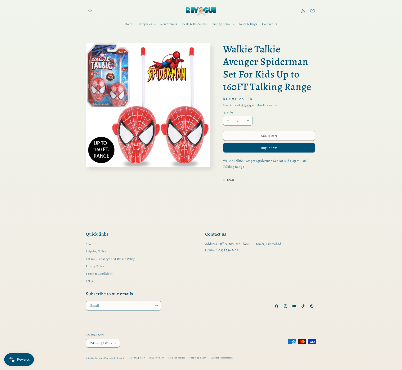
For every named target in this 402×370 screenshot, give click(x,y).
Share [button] (230, 180)
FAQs (89, 281)
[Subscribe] (156, 306)
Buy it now (269, 148)
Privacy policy (156, 357)
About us (92, 244)
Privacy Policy (95, 266)
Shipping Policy (96, 251)
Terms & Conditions (99, 274)
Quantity (228, 112)
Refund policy (137, 357)
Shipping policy (198, 357)
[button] (90, 10)
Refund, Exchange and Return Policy (110, 259)
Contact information (222, 357)
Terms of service (176, 357)
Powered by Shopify (115, 358)
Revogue (99, 358)
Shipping (246, 105)
